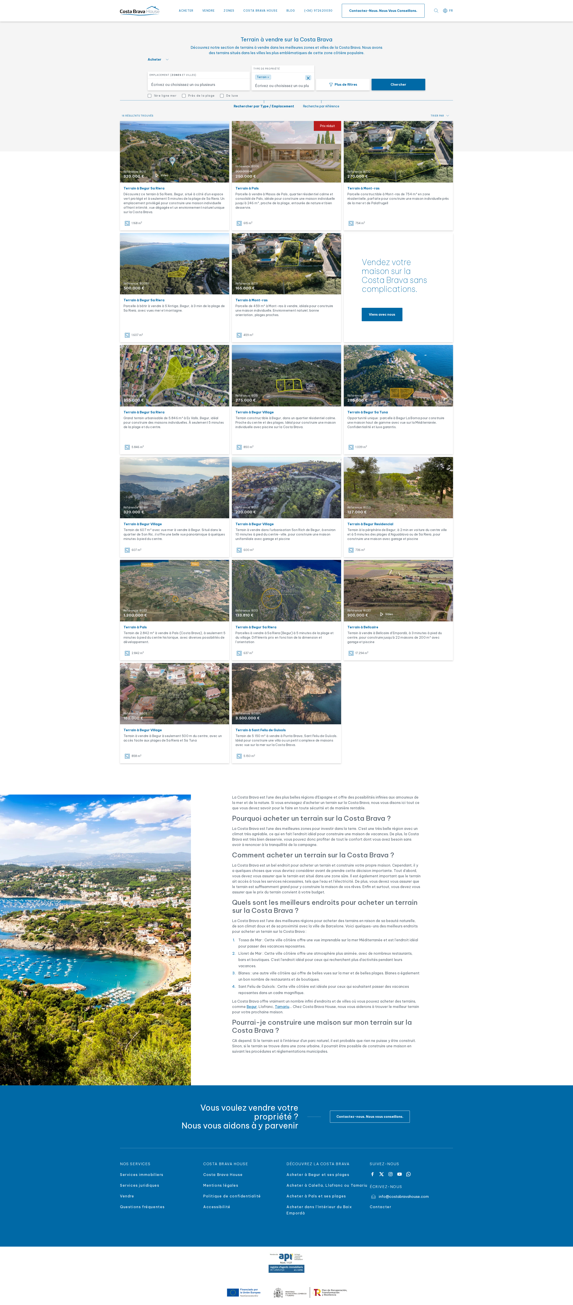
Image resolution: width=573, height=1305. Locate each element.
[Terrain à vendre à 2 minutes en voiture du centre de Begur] (398, 488)
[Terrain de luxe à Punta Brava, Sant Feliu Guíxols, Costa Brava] (286, 694)
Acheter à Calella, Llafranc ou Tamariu (327, 1185)
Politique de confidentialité (232, 1196)
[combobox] (196, 84)
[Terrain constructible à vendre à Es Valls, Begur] (174, 375)
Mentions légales (220, 1185)
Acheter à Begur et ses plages (317, 1174)
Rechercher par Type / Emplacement (264, 106)
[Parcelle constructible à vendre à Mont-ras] (398, 152)
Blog (290, 10)
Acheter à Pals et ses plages (316, 1196)
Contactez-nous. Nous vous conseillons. (383, 11)
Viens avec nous (382, 314)
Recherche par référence (321, 106)
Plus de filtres (346, 85)
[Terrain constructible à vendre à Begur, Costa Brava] (286, 375)
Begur (252, 1006)
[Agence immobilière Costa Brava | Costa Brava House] (139, 10)
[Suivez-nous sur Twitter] (381, 1174)
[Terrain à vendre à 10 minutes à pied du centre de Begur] (286, 488)
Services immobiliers (141, 1174)
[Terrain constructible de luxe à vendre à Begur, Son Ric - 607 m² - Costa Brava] (174, 488)
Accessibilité (217, 1207)
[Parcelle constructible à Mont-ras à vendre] (286, 264)
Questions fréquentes (142, 1207)
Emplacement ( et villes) (173, 75)
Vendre (208, 10)
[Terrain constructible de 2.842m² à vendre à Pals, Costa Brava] (174, 590)
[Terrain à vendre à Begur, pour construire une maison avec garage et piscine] (174, 694)
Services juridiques (139, 1185)
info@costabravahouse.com (404, 1196)
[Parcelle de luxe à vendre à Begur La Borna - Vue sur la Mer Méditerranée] (398, 375)
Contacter (380, 1207)
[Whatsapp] (408, 1174)
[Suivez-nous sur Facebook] (372, 1174)
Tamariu (282, 1006)
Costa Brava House (260, 10)
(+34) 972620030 (318, 10)
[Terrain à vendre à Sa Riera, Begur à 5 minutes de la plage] (174, 152)
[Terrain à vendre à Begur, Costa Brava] (174, 264)
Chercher (398, 85)
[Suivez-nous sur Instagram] (390, 1174)
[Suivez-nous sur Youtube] (399, 1174)
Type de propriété (266, 68)
